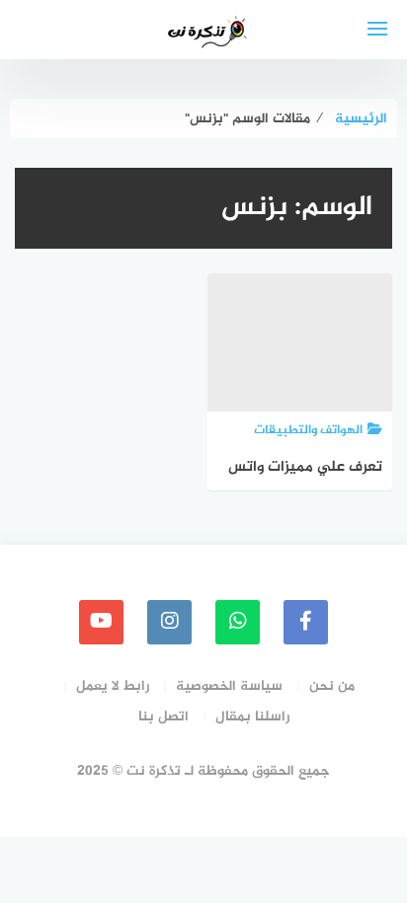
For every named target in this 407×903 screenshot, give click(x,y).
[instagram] (169, 622)
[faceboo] (306, 622)
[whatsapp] (237, 622)
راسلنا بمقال (252, 717)
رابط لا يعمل (112, 686)
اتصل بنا (163, 717)
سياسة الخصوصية (229, 686)
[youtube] (101, 622)
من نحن (332, 686)
